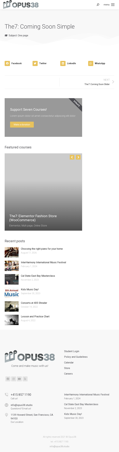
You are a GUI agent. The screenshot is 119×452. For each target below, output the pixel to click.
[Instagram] (13, 378)
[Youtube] (19, 378)
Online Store (40, 225)
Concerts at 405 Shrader (34, 302)
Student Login (71, 351)
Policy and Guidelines (76, 356)
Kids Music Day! (30, 289)
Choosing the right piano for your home (42, 248)
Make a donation (22, 124)
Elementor (14, 225)
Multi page (27, 225)
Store (67, 368)
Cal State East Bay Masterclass (38, 275)
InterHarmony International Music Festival (43, 262)
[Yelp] (25, 378)
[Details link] (11, 208)
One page (23, 35)
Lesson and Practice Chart (35, 316)
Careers (68, 373)
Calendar (69, 362)
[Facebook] (7, 378)
